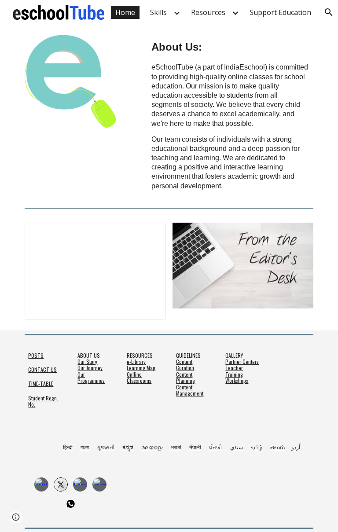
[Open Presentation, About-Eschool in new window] (148, 234)
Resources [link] (208, 12)
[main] (230, 114)
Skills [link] (158, 12)
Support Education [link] (280, 12)
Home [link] (125, 12)
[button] (16, 517)
